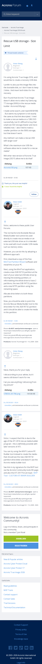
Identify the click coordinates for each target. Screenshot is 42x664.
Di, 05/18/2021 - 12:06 (10, 321)
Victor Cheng (18, 63)
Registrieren (21, 545)
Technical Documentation (14, 607)
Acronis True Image (17, 27)
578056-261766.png (12, 393)
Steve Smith (17, 202)
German (27, 6)
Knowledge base (21, 639)
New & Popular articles (13, 559)
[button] (37, 14)
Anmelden (32, 5)
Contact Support (21, 625)
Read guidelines (10, 586)
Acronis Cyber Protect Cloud (15, 563)
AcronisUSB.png (10, 167)
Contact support (11, 594)
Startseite (5, 27)
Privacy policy (21, 629)
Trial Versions (9, 603)
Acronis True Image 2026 (14, 572)
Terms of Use (21, 634)
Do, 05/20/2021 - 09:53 (11, 484)
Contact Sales (9, 599)
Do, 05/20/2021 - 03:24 (11, 402)
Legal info (21, 662)
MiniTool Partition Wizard (14, 262)
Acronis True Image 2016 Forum (14, 30)
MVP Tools (8, 590)
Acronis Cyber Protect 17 (14, 568)
